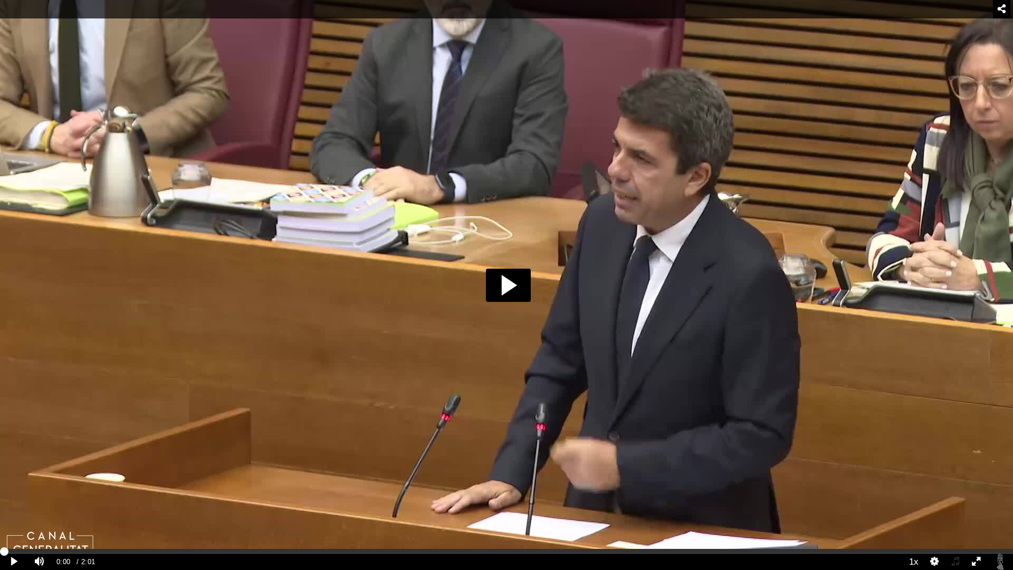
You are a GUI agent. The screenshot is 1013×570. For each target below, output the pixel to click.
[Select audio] (955, 562)
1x (914, 561)
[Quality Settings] (934, 562)
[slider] (506, 551)
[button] (508, 285)
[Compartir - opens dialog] (1001, 9)
